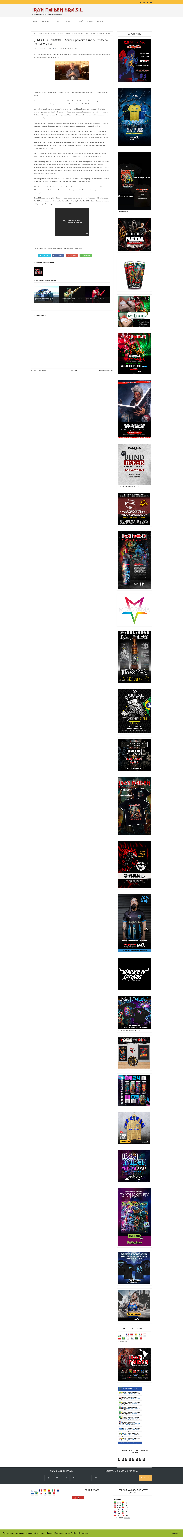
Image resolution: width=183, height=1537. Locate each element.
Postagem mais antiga (106, 370)
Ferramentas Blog (123, 1341)
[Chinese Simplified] (142, 1339)
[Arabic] (137, 1339)
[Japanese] (129, 1339)
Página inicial (73, 370)
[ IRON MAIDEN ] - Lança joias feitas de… (128, 1419)
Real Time (129, 1442)
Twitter (46, 255)
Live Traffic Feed (130, 1389)
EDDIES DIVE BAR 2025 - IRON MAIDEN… (129, 1424)
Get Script (123, 1442)
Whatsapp (87, 255)
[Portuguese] (124, 1339)
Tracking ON (136, 1442)
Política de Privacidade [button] (79, 1533)
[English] (122, 1336)
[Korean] (133, 1339)
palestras (74, 48)
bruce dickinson (59, 48)
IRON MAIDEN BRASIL (129, 1393)
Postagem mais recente (38, 370)
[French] (128, 1336)
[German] (132, 1336)
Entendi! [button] (175, 1533)
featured (68, 48)
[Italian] (141, 1336)
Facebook (60, 255)
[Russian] (120, 1339)
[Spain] (137, 1336)
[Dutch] (145, 1336)
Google (73, 255)
